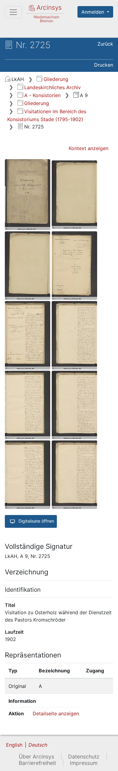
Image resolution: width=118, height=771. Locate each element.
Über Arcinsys (36, 756)
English (14, 745)
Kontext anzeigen (88, 148)
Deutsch (37, 745)
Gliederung (56, 79)
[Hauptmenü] (13, 12)
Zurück (105, 44)
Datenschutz (84, 756)
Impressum (83, 763)
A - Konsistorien (42, 95)
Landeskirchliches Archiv (52, 87)
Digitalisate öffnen (35, 521)
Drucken (103, 65)
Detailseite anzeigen (56, 713)
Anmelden (93, 12)
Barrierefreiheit (37, 763)
